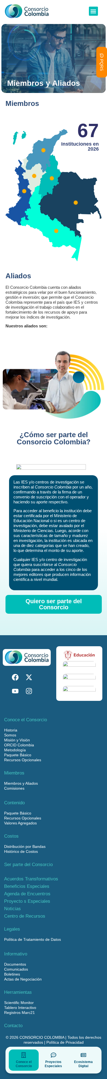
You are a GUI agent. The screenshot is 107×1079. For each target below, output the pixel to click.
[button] (93, 11)
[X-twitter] (29, 677)
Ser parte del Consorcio (28, 864)
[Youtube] (15, 691)
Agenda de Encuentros (27, 893)
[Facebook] (15, 677)
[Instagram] (29, 691)
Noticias (12, 908)
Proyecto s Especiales (27, 901)
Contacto (13, 1025)
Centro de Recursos (24, 916)
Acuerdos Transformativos (31, 879)
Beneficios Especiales (26, 886)
